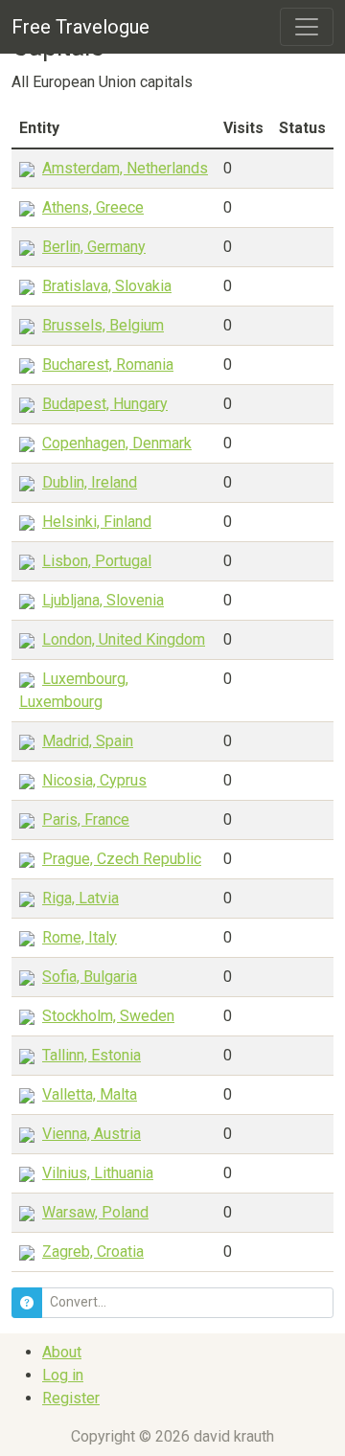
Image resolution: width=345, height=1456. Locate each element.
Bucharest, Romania (107, 364)
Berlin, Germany (94, 247)
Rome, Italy (79, 937)
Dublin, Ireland (89, 482)
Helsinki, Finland (96, 521)
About (61, 1352)
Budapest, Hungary (105, 404)
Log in (62, 1375)
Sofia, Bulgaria (89, 976)
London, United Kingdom (123, 639)
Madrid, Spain (87, 741)
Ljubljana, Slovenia (103, 600)
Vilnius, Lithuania (97, 1173)
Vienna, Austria (91, 1134)
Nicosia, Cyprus (94, 780)
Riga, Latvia (80, 898)
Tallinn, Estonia (91, 1055)
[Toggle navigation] (307, 27)
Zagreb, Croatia (93, 1251)
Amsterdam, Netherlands (125, 168)
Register (71, 1398)
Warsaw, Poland (95, 1212)
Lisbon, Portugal (96, 561)
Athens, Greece (93, 207)
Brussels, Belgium (103, 325)
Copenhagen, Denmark (117, 443)
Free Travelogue (81, 26)
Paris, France (85, 819)
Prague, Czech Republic (121, 859)
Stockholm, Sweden (108, 1016)
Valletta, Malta (89, 1094)
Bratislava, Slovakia (107, 286)
